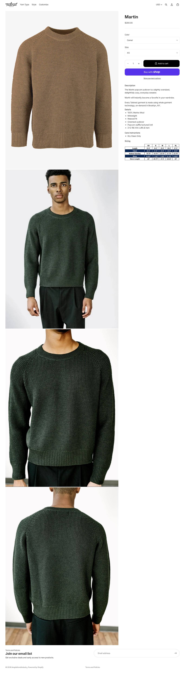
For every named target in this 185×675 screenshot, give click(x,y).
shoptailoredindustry (19, 667)
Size (127, 47)
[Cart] (178, 5)
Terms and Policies (12, 650)
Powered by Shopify (35, 667)
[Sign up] (175, 653)
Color (127, 35)
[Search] (166, 5)
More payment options (152, 78)
